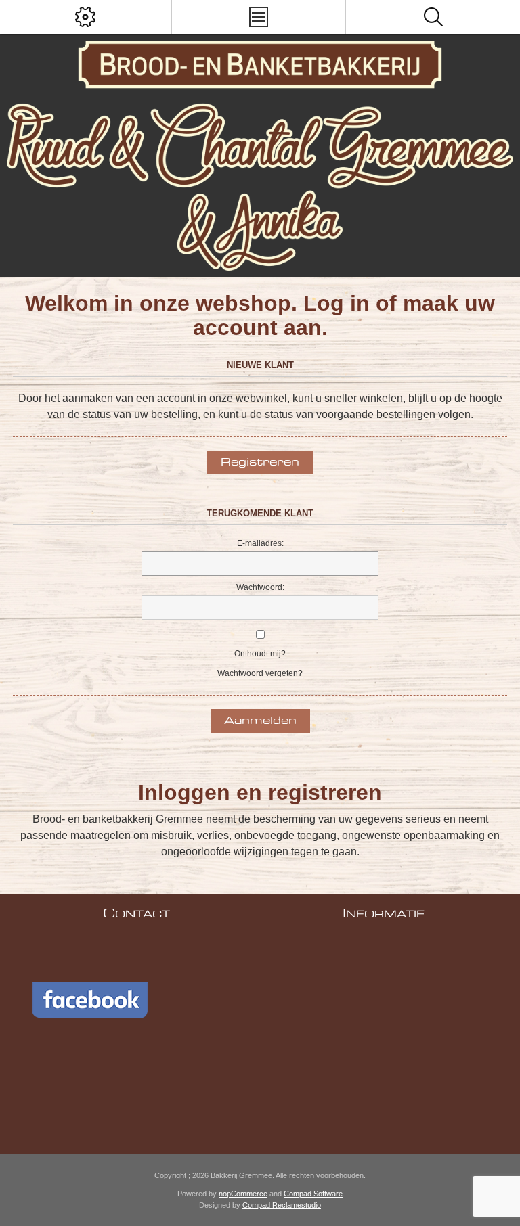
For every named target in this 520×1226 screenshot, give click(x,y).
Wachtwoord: (260, 587)
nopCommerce (243, 1193)
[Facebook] (100, 1049)
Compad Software (313, 1193)
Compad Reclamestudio (281, 1205)
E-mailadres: (260, 543)
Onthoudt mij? (260, 653)
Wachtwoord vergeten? (260, 673)
